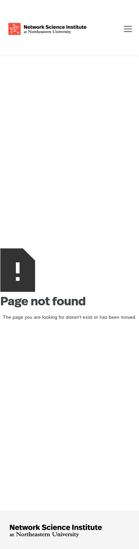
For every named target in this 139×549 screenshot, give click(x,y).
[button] (126, 28)
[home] (47, 28)
